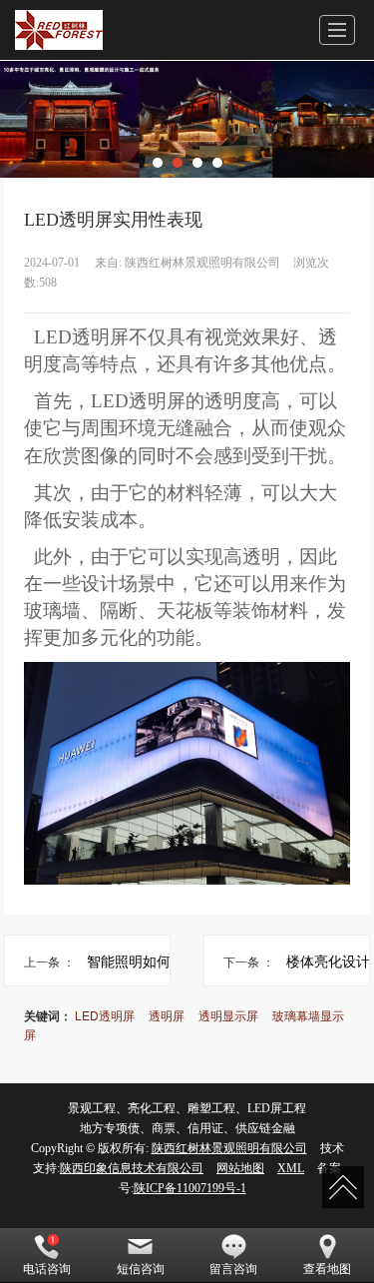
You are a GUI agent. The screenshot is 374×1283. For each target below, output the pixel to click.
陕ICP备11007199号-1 (190, 1188)
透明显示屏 (228, 1014)
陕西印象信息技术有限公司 (131, 1168)
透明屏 (167, 1014)
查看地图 (327, 1269)
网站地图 (240, 1168)
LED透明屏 (105, 1014)
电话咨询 (47, 1269)
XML (290, 1168)
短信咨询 (141, 1269)
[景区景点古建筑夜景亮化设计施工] (187, 119)
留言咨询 (233, 1269)
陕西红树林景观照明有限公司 (229, 1148)
